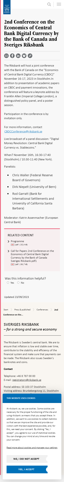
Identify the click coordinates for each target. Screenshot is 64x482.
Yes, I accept (26, 469)
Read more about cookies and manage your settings (32, 447)
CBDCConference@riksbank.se (23, 131)
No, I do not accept (26, 459)
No (22, 282)
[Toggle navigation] (59, 4)
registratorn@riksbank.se (26, 380)
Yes (12, 282)
